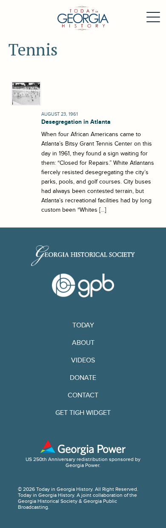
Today (83, 325)
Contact (83, 395)
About (83, 343)
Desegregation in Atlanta (76, 121)
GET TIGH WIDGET (83, 413)
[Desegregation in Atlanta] (25, 93)
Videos (83, 360)
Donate (83, 378)
